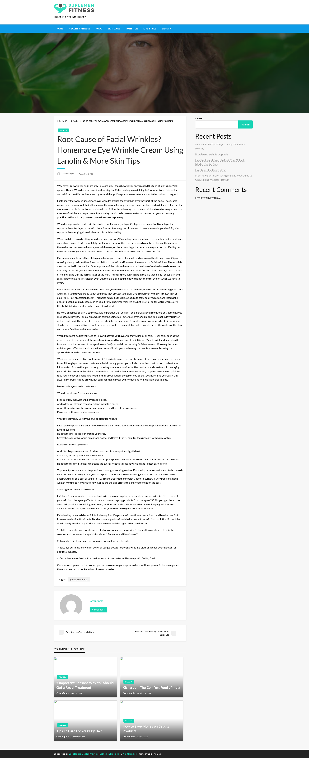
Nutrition (132, 28)
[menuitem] (60, 29)
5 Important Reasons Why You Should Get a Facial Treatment (85, 685)
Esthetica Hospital (109, 753)
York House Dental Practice (83, 753)
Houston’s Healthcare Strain (210, 169)
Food (99, 28)
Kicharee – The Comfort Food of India (151, 687)
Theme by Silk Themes (149, 753)
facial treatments (79, 579)
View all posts (98, 609)
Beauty (166, 28)
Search (198, 118)
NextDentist (130, 753)
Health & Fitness (79, 28)
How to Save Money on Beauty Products (146, 728)
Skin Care (114, 28)
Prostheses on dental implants (211, 154)
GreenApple (68, 173)
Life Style (149, 28)
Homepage (62, 121)
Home (60, 28)
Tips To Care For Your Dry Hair (79, 731)
